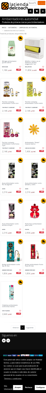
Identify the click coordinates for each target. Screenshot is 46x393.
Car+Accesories (30, 148)
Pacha (27, 229)
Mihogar (5, 67)
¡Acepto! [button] (18, 387)
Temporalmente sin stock (34, 156)
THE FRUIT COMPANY (8, 107)
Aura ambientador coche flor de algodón (10, 184)
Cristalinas (6, 311)
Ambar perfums (7, 270)
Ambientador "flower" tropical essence (32, 143)
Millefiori (28, 67)
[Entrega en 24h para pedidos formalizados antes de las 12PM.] (20, 38)
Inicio (4, 27)
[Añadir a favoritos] (20, 66)
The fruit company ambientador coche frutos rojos (10, 144)
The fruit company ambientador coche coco (10, 102)
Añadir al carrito (12, 75)
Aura (3, 189)
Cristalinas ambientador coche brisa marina (10, 305)
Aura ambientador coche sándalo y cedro (33, 184)
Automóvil (12, 27)
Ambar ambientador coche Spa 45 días (11, 265)
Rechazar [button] (28, 387)
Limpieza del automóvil (28, 27)
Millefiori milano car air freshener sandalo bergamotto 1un (32, 63)
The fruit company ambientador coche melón (34, 102)
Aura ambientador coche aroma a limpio (10, 224)
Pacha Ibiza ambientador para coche (33, 224)
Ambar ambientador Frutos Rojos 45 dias (34, 265)
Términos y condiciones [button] (13, 379)
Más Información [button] (8, 387)
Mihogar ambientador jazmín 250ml (9, 62)
